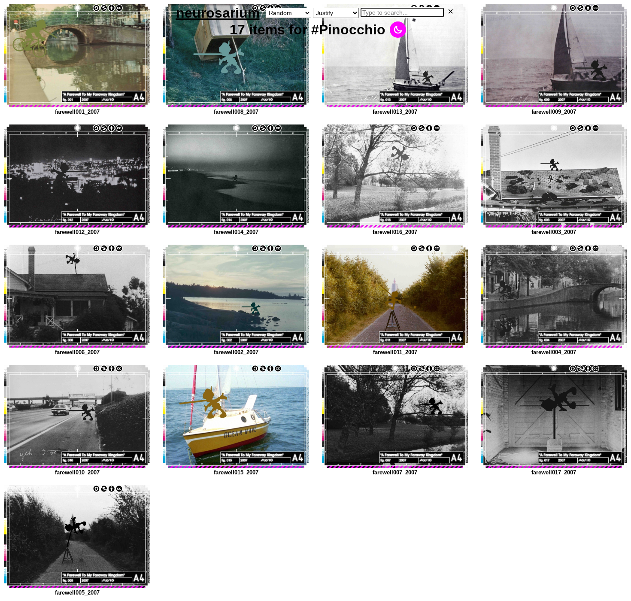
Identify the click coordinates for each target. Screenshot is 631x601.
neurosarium (218, 13)
